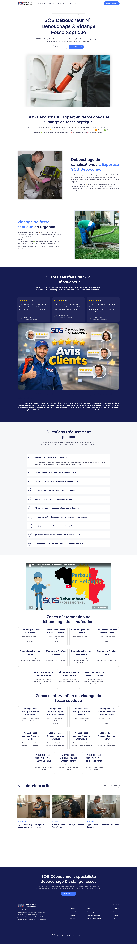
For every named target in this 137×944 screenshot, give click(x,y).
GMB (114, 918)
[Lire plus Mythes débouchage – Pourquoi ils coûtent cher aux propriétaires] (33, 806)
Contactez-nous (60, 47)
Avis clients (73, 912)
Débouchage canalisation (94, 912)
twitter (115, 912)
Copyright (73, 918)
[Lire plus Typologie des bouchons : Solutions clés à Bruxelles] (103, 806)
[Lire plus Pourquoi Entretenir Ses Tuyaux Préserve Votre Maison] (68, 806)
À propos (72, 908)
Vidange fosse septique (94, 915)
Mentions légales (61, 935)
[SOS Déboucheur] (24, 3)
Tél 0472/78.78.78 (112, 3)
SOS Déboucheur (62, 934)
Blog (69, 3)
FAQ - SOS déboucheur (94, 918)
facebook (116, 908)
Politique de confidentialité (73, 935)
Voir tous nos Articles (111, 786)
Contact (75, 3)
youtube (115, 915)
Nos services (61, 3)
